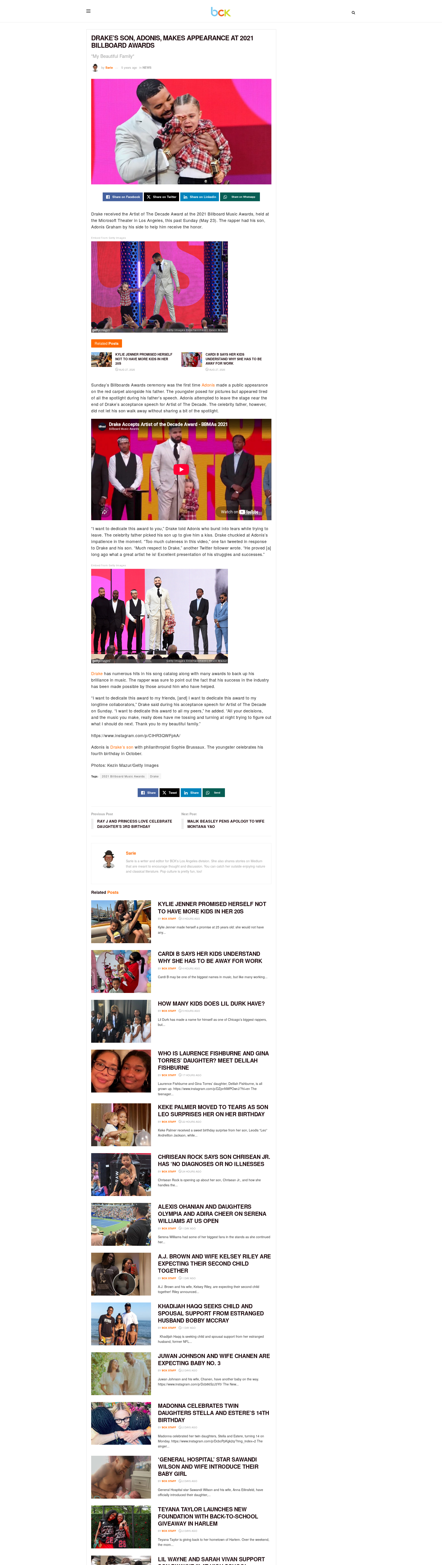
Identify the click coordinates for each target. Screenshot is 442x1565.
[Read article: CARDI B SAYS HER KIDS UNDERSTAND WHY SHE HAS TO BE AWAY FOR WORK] (121, 971)
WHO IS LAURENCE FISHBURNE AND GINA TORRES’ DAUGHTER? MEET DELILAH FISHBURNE (213, 1060)
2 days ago (189, 1370)
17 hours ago (191, 1075)
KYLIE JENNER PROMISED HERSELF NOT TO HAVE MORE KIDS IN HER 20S (212, 907)
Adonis (208, 385)
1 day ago (189, 1228)
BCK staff (169, 918)
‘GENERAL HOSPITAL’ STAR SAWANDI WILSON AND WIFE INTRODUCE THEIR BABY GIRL (208, 1466)
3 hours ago (191, 918)
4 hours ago (191, 968)
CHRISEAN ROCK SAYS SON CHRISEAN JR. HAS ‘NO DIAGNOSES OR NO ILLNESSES (214, 1160)
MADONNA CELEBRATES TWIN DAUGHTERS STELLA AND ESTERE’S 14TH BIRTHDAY (213, 1413)
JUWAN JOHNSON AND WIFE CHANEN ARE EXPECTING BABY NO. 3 (214, 1359)
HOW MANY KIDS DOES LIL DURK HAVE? (211, 1003)
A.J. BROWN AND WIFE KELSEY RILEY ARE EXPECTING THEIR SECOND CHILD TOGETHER (214, 1263)
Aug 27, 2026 (126, 369)
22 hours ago (191, 1121)
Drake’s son (122, 747)
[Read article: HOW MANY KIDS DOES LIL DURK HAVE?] (121, 1021)
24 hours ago (191, 1171)
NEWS (146, 67)
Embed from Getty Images (108, 237)
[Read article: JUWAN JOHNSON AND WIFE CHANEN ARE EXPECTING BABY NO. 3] (121, 1373)
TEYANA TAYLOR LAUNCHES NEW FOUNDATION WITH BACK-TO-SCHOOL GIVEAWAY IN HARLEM (208, 1516)
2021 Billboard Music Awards (123, 776)
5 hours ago (191, 1011)
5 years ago (129, 67)
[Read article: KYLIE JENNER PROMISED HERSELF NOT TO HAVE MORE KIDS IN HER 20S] (121, 921)
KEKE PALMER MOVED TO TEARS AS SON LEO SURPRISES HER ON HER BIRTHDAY (213, 1110)
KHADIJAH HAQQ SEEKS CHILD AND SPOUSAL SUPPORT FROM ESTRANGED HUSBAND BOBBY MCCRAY (211, 1313)
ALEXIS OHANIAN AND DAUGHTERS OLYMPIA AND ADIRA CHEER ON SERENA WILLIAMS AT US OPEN (212, 1213)
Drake (97, 673)
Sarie (109, 67)
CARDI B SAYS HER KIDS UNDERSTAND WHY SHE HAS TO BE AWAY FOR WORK (210, 957)
